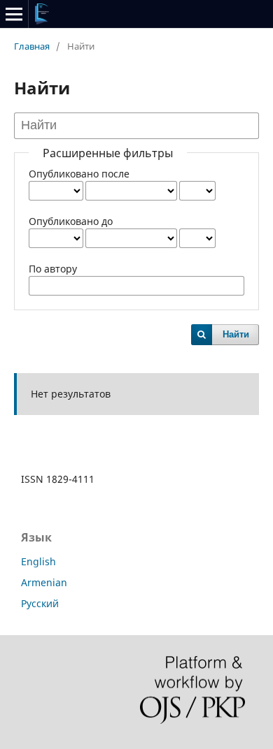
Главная (32, 46)
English (38, 561)
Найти (236, 334)
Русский (40, 603)
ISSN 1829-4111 (57, 479)
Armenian (44, 582)
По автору (53, 268)
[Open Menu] (14, 14)
